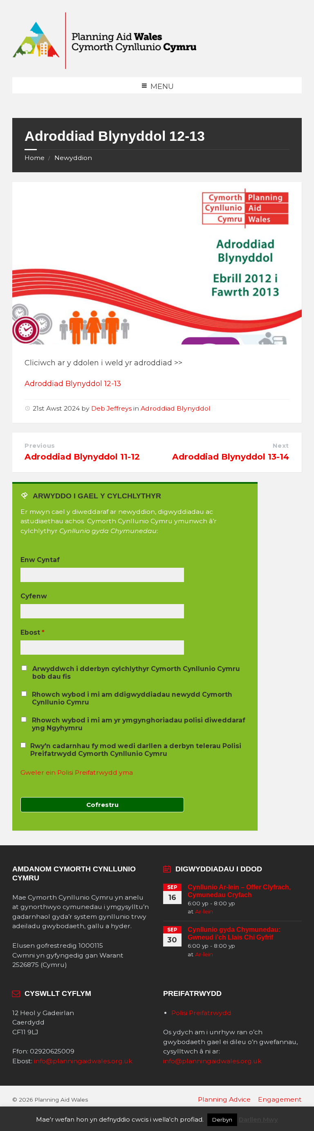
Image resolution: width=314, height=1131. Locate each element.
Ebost (32, 632)
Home (35, 158)
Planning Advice (224, 1099)
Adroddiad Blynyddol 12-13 (73, 383)
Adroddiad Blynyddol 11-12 (82, 456)
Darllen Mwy (258, 1119)
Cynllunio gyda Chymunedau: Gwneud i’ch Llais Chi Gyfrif (234, 933)
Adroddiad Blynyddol (176, 408)
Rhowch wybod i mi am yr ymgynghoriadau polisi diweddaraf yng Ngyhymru (138, 724)
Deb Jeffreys (111, 408)
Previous (40, 445)
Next (281, 445)
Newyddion (73, 158)
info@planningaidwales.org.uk (83, 1061)
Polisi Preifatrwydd (201, 1013)
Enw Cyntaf (40, 560)
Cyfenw (33, 596)
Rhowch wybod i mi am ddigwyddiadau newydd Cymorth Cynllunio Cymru (132, 698)
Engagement (280, 1099)
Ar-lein (204, 911)
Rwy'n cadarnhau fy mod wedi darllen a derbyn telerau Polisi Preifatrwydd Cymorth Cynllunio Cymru (135, 750)
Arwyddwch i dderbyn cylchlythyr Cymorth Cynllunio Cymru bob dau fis (136, 672)
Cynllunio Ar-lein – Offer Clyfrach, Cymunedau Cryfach (239, 891)
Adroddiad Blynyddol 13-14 (230, 456)
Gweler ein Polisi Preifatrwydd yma (76, 772)
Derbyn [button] (222, 1119)
